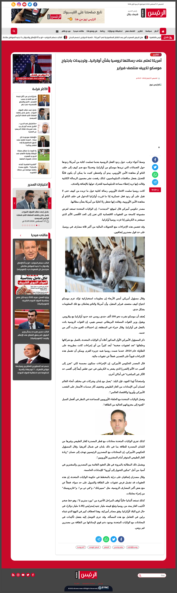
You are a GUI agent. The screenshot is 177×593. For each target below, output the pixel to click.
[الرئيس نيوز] (153, 13)
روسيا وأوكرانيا (132, 547)
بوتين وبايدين (118, 547)
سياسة (148, 31)
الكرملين (106, 547)
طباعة (154, 189)
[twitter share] (155, 167)
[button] (39, 225)
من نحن (100, 583)
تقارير (140, 31)
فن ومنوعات (91, 31)
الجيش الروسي (94, 547)
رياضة (102, 31)
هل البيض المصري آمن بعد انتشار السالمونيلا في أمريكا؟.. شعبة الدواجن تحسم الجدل (122, 37)
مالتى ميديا (78, 31)
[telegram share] (155, 182)
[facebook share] (155, 160)
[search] (14, 31)
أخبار (156, 31)
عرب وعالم (66, 31)
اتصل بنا (76, 583)
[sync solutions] (103, 588)
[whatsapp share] (155, 175)
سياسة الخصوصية (88, 583)
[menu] (57, 31)
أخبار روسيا (80, 547)
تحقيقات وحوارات (115, 31)
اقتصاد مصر (130, 31)
